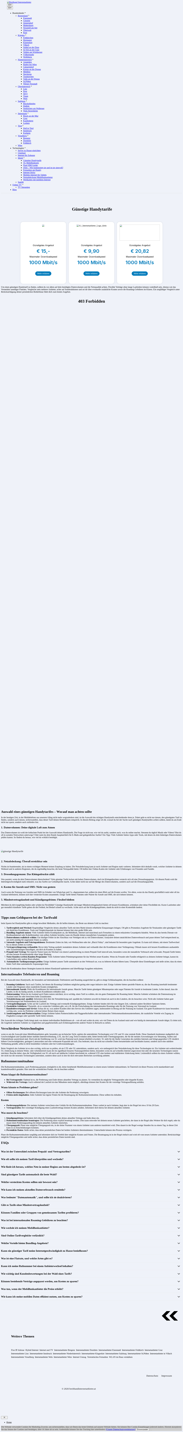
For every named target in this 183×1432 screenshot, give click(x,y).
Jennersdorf (28, 23)
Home (9, 1422)
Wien (20, 145)
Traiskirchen (28, 76)
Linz (25, 89)
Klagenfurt (27, 42)
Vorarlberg (22, 136)
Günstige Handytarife (32, 160)
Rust (25, 32)
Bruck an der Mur (30, 116)
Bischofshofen (29, 103)
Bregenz (26, 138)
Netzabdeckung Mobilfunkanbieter (38, 177)
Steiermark (22, 113)
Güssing (26, 20)
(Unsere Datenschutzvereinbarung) (120, 1429)
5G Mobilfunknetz (31, 163)
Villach (26, 45)
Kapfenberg (28, 121)
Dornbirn (27, 140)
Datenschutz (152, 1376)
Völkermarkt (28, 54)
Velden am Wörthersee (32, 52)
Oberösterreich (24, 86)
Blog (14, 189)
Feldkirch (27, 143)
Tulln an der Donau (31, 79)
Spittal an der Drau (31, 47)
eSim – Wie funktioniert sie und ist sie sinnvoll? (43, 168)
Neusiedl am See (30, 28)
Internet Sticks (29, 172)
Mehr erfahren (43, 273)
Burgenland (23, 16)
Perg (25, 91)
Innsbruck (27, 131)
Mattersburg (28, 25)
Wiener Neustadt (30, 84)
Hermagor (27, 40)
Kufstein (26, 133)
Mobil (20, 158)
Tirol (20, 126)
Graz (25, 118)
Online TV (17, 185)
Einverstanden (142, 1430)
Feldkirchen (28, 38)
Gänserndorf (28, 67)
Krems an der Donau (32, 69)
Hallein (26, 106)
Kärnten (21, 35)
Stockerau (27, 74)
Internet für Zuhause (26, 155)
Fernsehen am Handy (32, 170)
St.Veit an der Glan (31, 50)
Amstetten (27, 62)
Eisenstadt (27, 18)
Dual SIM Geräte (30, 165)
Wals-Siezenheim (30, 111)
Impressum (166, 1376)
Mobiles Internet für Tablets (34, 175)
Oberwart (27, 30)
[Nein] (150, 1430)
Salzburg (21, 101)
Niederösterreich (25, 60)
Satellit (21, 182)
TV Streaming (24, 187)
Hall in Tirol (28, 128)
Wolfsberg (27, 57)
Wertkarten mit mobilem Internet (37, 180)
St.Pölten (27, 81)
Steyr (25, 94)
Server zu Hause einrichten (29, 150)
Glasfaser (22, 153)
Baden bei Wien (30, 64)
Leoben (26, 123)
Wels (25, 98)
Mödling (26, 72)
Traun (25, 96)
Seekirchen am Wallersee (33, 108)
